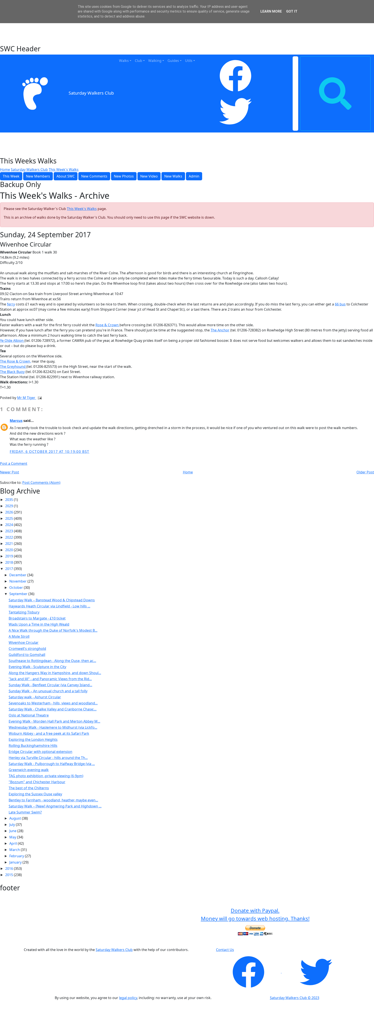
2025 (9, 518)
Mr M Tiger (26, 397)
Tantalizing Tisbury (24, 612)
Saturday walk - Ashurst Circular (35, 697)
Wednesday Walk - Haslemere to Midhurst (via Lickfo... (53, 727)
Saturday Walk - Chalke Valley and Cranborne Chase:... (53, 709)
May (13, 837)
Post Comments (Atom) (41, 482)
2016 (9, 868)
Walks (124, 60)
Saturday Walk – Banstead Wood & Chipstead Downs (52, 600)
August (15, 818)
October (16, 587)
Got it (291, 11)
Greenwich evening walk (29, 769)
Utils (188, 60)
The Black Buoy (12, 371)
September (18, 593)
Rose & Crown (107, 325)
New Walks (173, 176)
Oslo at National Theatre (29, 715)
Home (5, 169)
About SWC (65, 176)
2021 (9, 543)
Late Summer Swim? (25, 812)
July (12, 824)
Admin (194, 176)
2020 (9, 549)
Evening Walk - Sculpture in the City (37, 666)
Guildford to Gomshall (27, 654)
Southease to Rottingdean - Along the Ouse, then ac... (52, 660)
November (18, 581)
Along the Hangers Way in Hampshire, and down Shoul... (55, 672)
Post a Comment (13, 463)
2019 (9, 556)
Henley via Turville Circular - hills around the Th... (48, 757)
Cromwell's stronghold (27, 648)
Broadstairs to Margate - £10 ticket (37, 618)
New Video (149, 176)
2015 (9, 874)
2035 (9, 499)
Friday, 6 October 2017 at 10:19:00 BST (49, 451)
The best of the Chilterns (29, 788)
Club (138, 60)
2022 (9, 537)
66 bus (340, 304)
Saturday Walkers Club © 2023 (294, 997)
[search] (335, 93)
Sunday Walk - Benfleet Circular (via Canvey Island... (50, 685)
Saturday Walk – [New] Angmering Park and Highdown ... (55, 806)
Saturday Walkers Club (91, 93)
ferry (11, 304)
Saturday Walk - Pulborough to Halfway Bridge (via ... (52, 763)
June (13, 830)
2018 (9, 562)
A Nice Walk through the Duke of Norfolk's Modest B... (53, 630)
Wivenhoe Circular (24, 642)
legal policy (128, 997)
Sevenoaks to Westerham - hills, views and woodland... (53, 703)
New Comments (94, 176)
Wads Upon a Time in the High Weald (39, 624)
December (18, 575)
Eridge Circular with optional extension (40, 751)
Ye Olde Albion (12, 340)
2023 (9, 531)
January (16, 862)
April (13, 843)
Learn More (271, 11)
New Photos (124, 176)
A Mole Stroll (19, 636)
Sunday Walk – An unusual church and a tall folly (48, 691)
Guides (173, 60)
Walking (154, 60)
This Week (11, 176)
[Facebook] (235, 76)
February (17, 856)
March (15, 849)
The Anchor (220, 330)
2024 (9, 524)
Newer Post (9, 472)
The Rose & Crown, (15, 361)
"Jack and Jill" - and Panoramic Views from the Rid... (50, 678)
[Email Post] (39, 397)
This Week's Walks (64, 169)
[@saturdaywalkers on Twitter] (316, 971)
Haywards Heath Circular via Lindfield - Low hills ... (49, 606)
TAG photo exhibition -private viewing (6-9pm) (46, 775)
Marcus (16, 420)
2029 (9, 506)
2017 (9, 568)
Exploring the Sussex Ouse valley (35, 794)
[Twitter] (235, 111)
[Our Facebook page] (249, 971)
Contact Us (225, 949)
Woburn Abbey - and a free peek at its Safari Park (49, 733)
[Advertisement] (187, 33)
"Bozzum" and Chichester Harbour (37, 782)
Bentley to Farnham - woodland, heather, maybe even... (53, 800)
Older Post (365, 472)
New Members (38, 176)
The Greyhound (13, 366)
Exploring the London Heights (33, 739)
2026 (9, 512)
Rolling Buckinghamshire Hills (33, 745)
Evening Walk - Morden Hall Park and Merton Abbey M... (54, 721)
